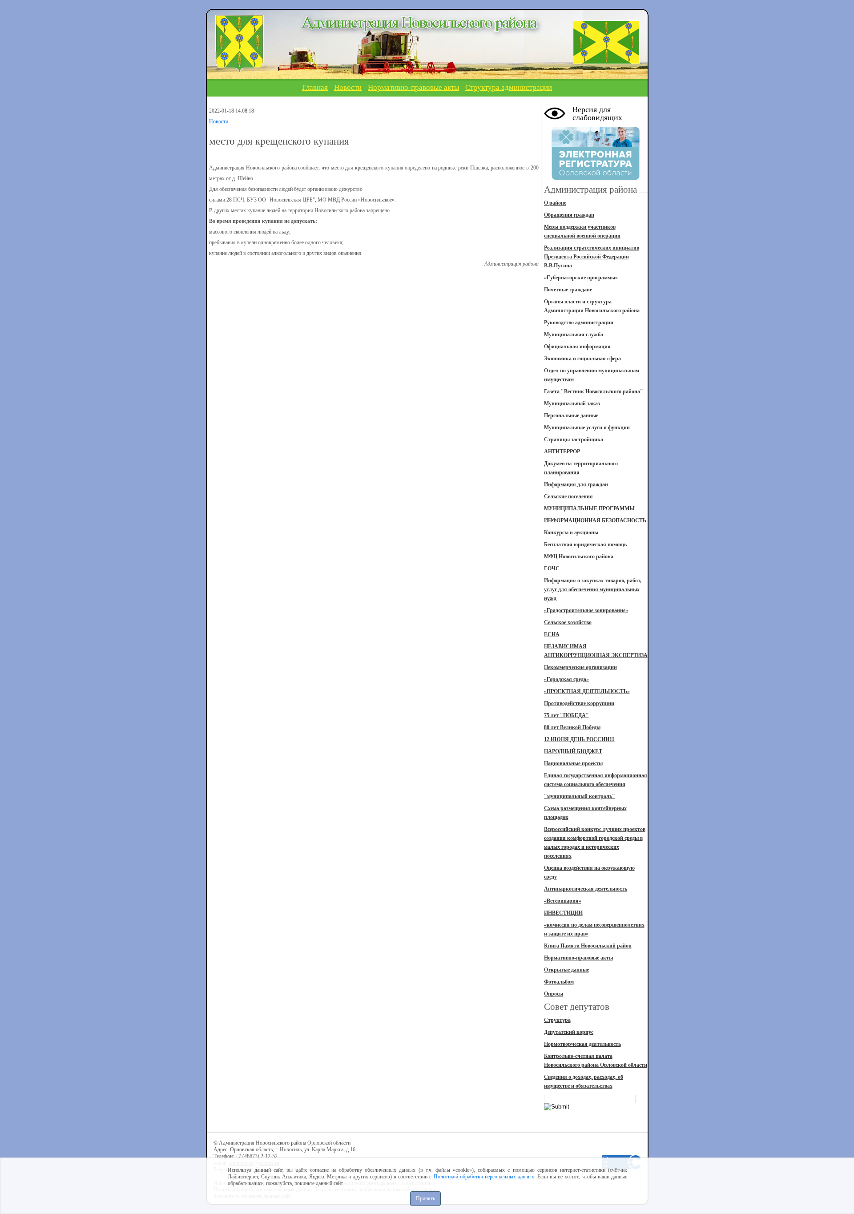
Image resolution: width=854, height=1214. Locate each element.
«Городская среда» (566, 679)
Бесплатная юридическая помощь (585, 544)
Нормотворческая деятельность (582, 1044)
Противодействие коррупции (579, 703)
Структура (557, 1020)
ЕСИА (552, 634)
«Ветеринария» (562, 901)
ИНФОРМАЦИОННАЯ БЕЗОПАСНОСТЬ (595, 520)
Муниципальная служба (573, 334)
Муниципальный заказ (572, 403)
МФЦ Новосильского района (578, 556)
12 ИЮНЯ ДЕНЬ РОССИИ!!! (579, 739)
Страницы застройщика (573, 439)
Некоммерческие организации (580, 667)
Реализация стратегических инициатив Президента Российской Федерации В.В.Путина (591, 257)
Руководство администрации (578, 322)
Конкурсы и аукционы (571, 532)
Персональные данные (571, 415)
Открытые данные (566, 970)
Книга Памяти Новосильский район (588, 946)
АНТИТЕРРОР (562, 451)
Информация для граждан (576, 484)
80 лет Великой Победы (572, 727)
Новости (348, 87)
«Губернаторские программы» (581, 277)
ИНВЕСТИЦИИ (563, 913)
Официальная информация (577, 346)
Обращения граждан (569, 215)
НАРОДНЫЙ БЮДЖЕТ (573, 751)
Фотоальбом (559, 982)
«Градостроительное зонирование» (586, 610)
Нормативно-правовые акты (413, 87)
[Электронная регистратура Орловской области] (596, 178)
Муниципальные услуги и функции (587, 427)
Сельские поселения (568, 496)
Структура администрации (508, 87)
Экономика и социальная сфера (582, 358)
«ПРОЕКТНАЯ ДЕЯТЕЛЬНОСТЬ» (587, 691)
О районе (555, 203)
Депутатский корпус (568, 1032)
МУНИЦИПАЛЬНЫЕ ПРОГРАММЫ (589, 508)
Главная (315, 87)
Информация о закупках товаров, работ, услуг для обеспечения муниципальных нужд (592, 589)
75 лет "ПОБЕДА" (566, 715)
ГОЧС (552, 568)
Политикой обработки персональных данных (484, 1177)
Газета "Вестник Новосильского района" (593, 391)
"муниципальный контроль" (579, 796)
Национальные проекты (573, 763)
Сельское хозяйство (568, 622)
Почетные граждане (568, 289)
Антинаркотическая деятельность (585, 889)
